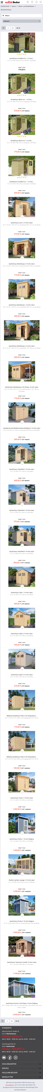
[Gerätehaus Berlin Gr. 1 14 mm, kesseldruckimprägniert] (22, 84)
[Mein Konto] (37, 2)
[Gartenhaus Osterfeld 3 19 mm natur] (22, 495)
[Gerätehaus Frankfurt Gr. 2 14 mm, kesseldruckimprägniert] (22, 43)
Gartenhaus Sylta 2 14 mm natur (21, 635)
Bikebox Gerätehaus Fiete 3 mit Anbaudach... (21, 758)
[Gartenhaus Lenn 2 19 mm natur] (22, 207)
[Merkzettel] (32, 2)
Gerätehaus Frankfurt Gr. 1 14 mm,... (22, 183)
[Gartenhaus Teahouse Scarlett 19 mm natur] (22, 946)
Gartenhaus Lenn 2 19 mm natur (21, 224)
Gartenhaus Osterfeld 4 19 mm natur (21, 552)
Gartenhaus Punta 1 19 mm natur (21, 799)
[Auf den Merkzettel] (22, 53)
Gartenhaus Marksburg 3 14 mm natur (21, 265)
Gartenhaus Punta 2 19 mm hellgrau (22, 922)
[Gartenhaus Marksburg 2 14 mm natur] (22, 330)
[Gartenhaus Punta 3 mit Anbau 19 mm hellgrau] (22, 988)
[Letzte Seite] (13, 28)
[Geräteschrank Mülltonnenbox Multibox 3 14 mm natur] (22, 412)
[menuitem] (28, 2)
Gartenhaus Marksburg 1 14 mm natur (21, 306)
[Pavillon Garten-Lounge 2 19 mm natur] (22, 864)
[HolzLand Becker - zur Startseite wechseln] (12, 2)
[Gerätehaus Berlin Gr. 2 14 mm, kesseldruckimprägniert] (22, 125)
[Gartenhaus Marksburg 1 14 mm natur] (22, 289)
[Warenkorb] (41, 2)
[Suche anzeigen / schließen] (28, 2)
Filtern (7, 16)
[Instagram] (16, 1057)
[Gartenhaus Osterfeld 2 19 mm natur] (22, 453)
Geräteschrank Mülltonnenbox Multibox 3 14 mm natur (21, 429)
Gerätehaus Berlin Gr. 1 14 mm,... (21, 100)
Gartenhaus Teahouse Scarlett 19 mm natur (21, 963)
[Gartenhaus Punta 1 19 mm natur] (22, 782)
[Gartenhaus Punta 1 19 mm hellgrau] (22, 823)
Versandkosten (10, 1085)
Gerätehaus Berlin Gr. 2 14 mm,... (21, 142)
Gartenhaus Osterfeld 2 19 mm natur (21, 470)
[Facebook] (10, 1057)
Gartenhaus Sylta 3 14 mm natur (21, 676)
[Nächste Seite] (8, 28)
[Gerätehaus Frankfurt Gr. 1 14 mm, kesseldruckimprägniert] (22, 166)
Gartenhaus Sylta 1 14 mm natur (21, 593)
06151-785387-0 (13, 1049)
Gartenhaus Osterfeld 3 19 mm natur (21, 511)
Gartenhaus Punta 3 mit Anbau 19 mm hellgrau (22, 1005)
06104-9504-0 (12, 1036)
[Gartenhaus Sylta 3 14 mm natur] (22, 659)
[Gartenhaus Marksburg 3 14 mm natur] (22, 248)
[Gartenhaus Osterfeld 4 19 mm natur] (22, 536)
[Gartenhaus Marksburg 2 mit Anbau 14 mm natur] (22, 371)
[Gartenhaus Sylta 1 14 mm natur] (22, 577)
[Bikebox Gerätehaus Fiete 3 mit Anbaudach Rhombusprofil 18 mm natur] (22, 741)
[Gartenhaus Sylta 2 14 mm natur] (22, 618)
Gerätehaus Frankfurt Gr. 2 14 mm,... (22, 59)
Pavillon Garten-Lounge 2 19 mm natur (22, 881)
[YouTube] (4, 1057)
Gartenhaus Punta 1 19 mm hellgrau (22, 840)
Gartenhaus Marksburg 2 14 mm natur (21, 347)
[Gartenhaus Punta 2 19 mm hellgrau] (22, 905)
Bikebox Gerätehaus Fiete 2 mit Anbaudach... (21, 717)
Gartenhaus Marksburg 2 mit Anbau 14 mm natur (22, 389)
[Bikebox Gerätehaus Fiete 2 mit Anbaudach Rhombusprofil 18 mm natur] (22, 700)
